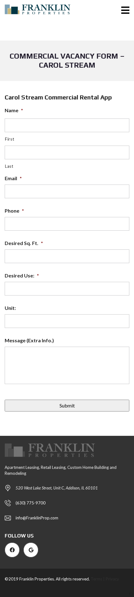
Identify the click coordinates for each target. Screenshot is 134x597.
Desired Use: (22, 275)
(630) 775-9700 (30, 502)
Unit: (10, 308)
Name (14, 110)
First (9, 139)
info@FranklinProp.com (37, 517)
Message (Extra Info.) (29, 340)
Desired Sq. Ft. (24, 243)
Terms (96, 578)
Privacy (112, 578)
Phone (14, 211)
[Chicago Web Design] (131, 593)
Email (13, 178)
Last (9, 166)
